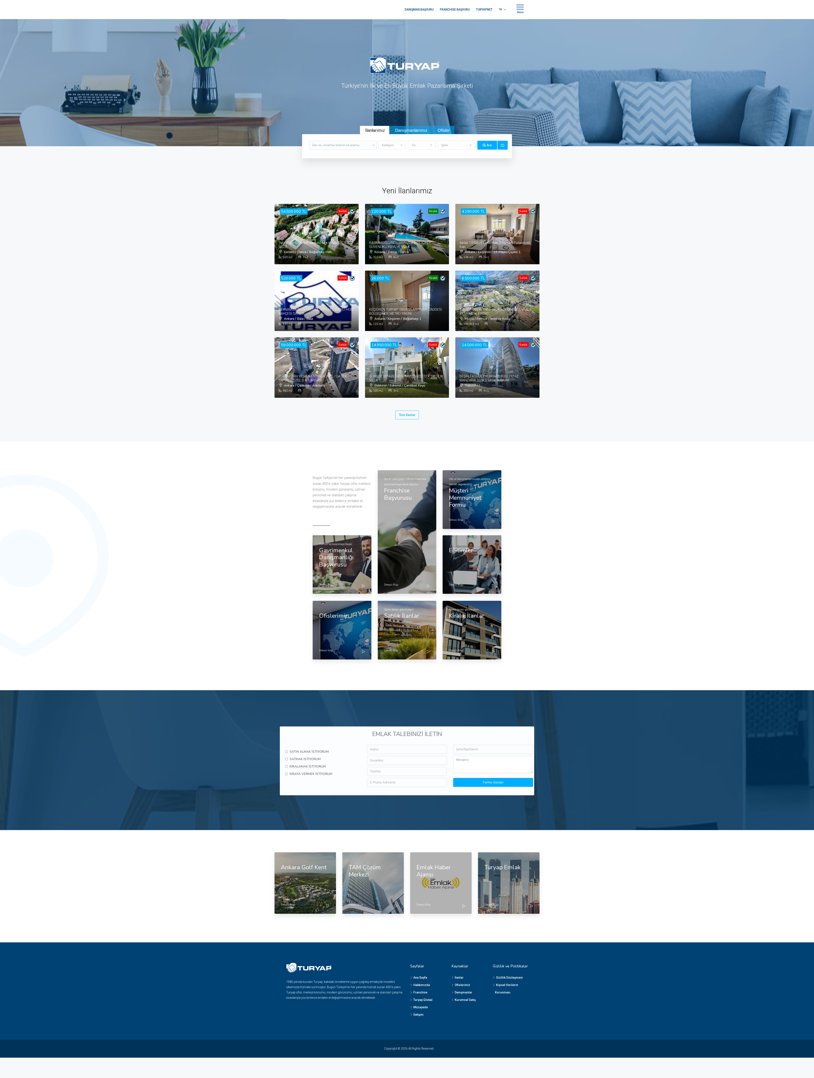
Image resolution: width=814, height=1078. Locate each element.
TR (500, 9)
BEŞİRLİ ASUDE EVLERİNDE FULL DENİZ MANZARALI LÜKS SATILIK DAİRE (489, 378)
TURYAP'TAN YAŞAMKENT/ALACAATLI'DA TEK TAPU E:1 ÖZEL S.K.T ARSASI (313, 378)
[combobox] (392, 145)
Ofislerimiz (462, 985)
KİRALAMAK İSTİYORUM (308, 766)
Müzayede (420, 1007)
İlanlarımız (375, 130)
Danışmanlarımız (411, 130)
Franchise (420, 992)
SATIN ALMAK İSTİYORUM (309, 752)
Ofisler (444, 130)
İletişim (418, 1014)
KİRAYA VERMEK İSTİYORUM (311, 774)
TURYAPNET (484, 9)
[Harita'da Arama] (503, 145)
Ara (489, 145)
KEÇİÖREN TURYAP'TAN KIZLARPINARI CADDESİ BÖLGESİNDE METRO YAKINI (405, 311)
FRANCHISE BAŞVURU (455, 9)
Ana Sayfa (420, 977)
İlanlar (459, 977)
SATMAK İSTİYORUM (305, 759)
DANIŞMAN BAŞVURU (419, 9)
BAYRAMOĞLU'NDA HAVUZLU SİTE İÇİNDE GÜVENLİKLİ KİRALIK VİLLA (400, 245)
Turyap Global (422, 999)
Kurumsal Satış (465, 999)
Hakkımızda (421, 985)
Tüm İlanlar (407, 415)
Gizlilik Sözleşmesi (509, 977)
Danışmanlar (463, 992)
